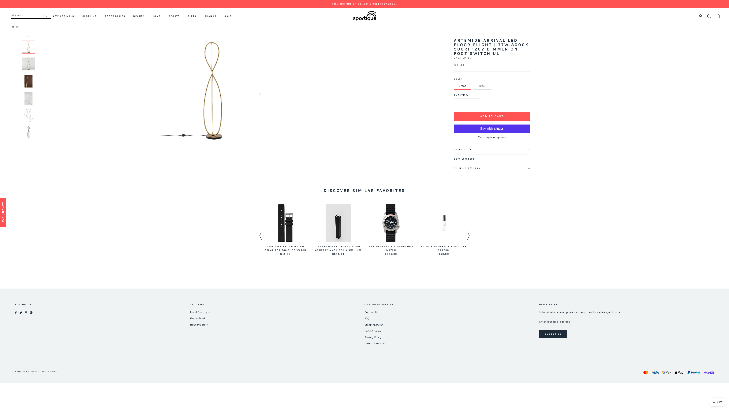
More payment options (492, 137)
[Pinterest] (31, 312)
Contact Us (371, 312)
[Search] (709, 16)
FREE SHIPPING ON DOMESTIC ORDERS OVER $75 (364, 4)
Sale (228, 16)
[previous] (163, 95)
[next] (259, 95)
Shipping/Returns (467, 168)
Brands (210, 16)
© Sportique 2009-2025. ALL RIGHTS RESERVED (37, 371)
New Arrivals (63, 16)
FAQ (366, 318)
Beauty (138, 16)
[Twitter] (21, 312)
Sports (174, 16)
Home (156, 16)
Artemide (464, 58)
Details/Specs (464, 159)
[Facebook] (15, 312)
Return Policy (372, 331)
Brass (462, 86)
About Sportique (200, 312)
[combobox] (27, 15)
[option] (28, 47)
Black (482, 86)
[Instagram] (26, 312)
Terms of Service (374, 343)
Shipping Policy (373, 324)
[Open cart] (718, 16)
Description (463, 149)
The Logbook (197, 318)
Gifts (192, 16)
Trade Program (199, 324)
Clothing (89, 16)
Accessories (115, 16)
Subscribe (553, 334)
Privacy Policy (373, 337)
